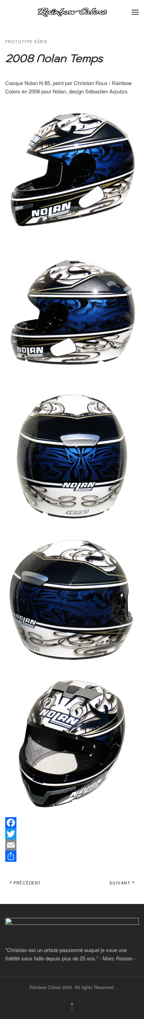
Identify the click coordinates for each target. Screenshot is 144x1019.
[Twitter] (72, 833)
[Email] (72, 845)
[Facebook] (72, 822)
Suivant (120, 883)
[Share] (72, 856)
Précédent (27, 883)
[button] (135, 12)
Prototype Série (26, 42)
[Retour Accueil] (72, 12)
